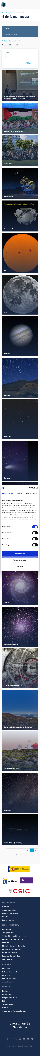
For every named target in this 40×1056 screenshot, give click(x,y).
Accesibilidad (7, 982)
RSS (3, 1001)
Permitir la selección (20, 560)
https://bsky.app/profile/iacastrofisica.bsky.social (28, 1039)
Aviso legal (6, 975)
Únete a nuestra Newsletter (20, 1025)
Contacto (5, 907)
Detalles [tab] (19, 493)
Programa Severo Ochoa (11, 956)
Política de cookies (9, 978)
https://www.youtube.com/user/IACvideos (24, 1039)
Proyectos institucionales (11, 949)
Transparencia (7, 933)
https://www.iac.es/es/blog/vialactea (32, 1039)
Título (7, 52)
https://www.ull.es (27, 880)
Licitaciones (6, 994)
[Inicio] (3, 4)
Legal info (17, 40)
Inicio (3, 13)
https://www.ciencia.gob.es (19, 869)
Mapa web (6, 968)
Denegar (20, 566)
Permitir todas (20, 553)
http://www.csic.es (19, 891)
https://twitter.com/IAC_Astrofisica (8, 1039)
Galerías (7, 28)
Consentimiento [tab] (7, 493)
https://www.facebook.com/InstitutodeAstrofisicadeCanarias (12, 1039)
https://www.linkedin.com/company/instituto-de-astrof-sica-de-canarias (20, 1039)
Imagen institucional (9, 998)
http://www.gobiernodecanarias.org (10, 880)
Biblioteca (5, 917)
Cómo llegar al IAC (9, 910)
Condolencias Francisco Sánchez (14, 1011)
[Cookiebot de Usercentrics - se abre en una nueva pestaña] (29, 488)
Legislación (6, 929)
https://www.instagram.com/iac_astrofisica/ (16, 1039)
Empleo (5, 991)
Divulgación (9, 13)
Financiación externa (9, 953)
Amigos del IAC (7, 959)
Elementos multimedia (10, 34)
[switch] (35, 532)
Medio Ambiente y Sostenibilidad (14, 946)
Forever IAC (6, 943)
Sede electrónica (8, 1004)
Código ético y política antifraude (14, 936)
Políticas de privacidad (10, 972)
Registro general (8, 920)
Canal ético (6, 1008)
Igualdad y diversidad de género (13, 939)
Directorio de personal (10, 913)
